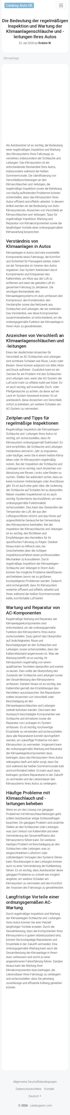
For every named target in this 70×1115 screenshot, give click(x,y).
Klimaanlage (11, 58)
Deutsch (34, 1096)
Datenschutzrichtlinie (28, 1089)
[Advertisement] (35, 104)
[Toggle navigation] (61, 5)
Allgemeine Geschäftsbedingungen (35, 1081)
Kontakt (49, 1089)
